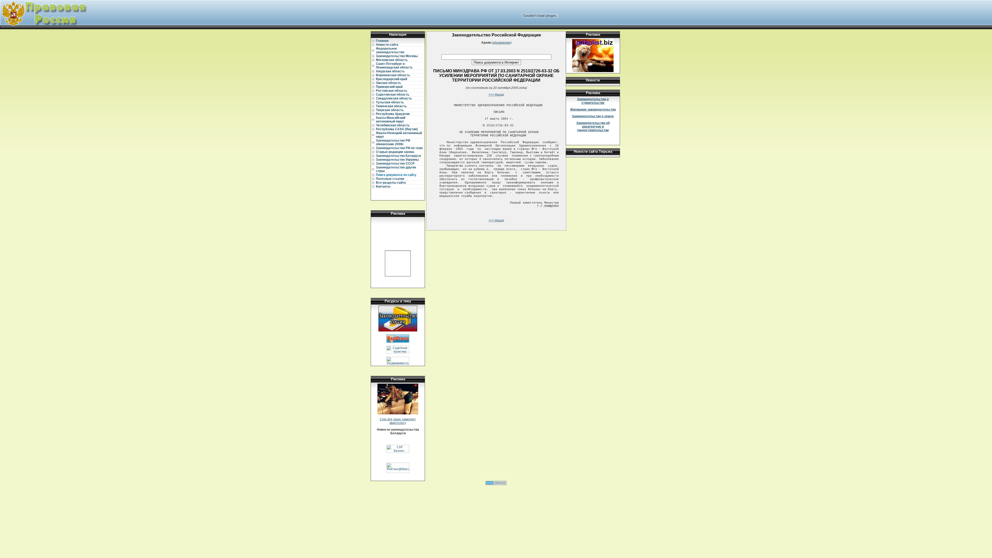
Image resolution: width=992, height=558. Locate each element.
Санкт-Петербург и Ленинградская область (394, 65)
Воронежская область (393, 75)
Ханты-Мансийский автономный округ (390, 119)
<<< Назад (496, 94)
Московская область (392, 60)
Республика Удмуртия (393, 114)
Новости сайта (387, 45)
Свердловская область (394, 98)
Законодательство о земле (593, 116)
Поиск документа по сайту (396, 175)
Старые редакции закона (395, 152)
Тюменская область (391, 106)
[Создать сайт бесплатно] (496, 484)
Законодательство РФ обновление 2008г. (393, 142)
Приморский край (389, 87)
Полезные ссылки (390, 179)
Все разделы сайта (391, 182)
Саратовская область (392, 94)
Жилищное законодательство (593, 109)
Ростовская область (391, 90)
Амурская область (390, 71)
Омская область (388, 83)
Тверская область (390, 110)
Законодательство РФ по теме (399, 148)
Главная (382, 41)
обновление (501, 42)
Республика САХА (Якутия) (397, 129)
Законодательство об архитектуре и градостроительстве (593, 126)
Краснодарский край (391, 79)
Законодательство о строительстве (593, 101)
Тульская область (390, 102)
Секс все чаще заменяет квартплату (398, 421)
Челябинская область (392, 125)
